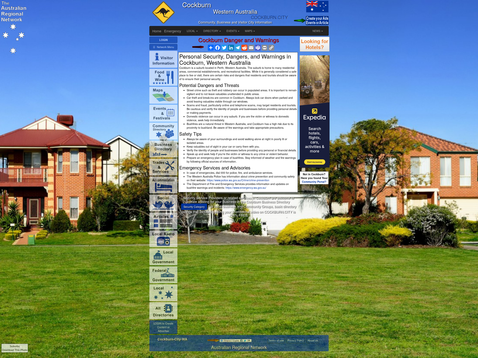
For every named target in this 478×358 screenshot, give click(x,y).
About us (313, 340)
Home (156, 30)
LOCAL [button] (191, 31)
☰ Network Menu (163, 47)
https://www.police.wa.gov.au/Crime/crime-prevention (238, 180)
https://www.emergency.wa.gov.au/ (246, 187)
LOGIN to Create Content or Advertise (163, 327)
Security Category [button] (194, 207)
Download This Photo (14, 349)
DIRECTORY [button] (211, 31)
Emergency (172, 30)
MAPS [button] (249, 31)
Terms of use (276, 340)
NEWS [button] (317, 31)
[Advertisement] (238, 248)
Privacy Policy (296, 340)
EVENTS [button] (232, 31)
